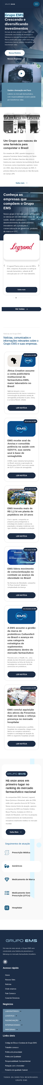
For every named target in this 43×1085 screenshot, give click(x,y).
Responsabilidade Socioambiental (17, 1061)
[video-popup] (21, 73)
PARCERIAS (10, 1030)
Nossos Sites (10, 980)
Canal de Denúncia (12, 998)
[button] (4, 266)
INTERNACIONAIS (12, 1025)
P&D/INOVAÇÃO (11, 1020)
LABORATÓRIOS (12, 1011)
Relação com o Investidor (14, 1066)
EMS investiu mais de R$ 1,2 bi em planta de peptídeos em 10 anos (20, 511)
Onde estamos (10, 989)
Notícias (8, 984)
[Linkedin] (5, 962)
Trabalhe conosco (11, 1047)
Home (7, 975)
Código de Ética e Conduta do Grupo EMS (21, 1043)
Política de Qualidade (13, 1057)
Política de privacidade (13, 1052)
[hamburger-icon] (36, 4)
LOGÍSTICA (9, 1016)
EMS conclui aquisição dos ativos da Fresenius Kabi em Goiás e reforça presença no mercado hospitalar (21, 715)
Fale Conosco (10, 993)
